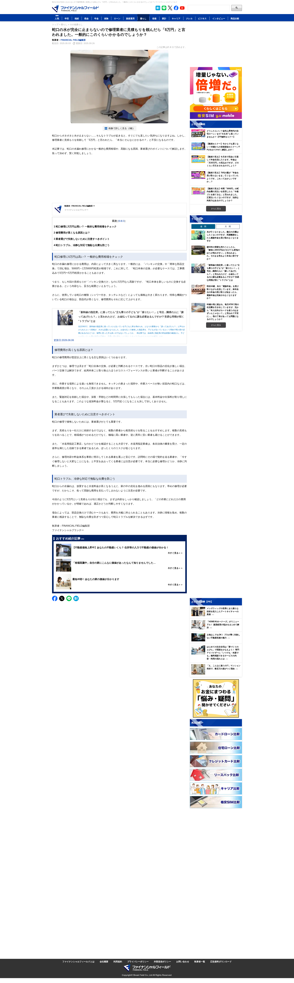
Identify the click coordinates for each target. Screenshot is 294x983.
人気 (57, 18)
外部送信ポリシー (162, 961)
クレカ (189, 18)
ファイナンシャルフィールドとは (78, 961)
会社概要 (104, 961)
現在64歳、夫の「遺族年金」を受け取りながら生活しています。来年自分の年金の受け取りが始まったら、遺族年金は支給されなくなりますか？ (223, 292)
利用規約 (117, 961)
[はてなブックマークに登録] (76, 598)
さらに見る (216, 208)
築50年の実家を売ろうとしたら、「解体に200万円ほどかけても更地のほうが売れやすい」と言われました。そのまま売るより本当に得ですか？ (223, 253)
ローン (117, 18)
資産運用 (130, 18)
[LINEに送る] (69, 598)
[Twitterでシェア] (61, 598)
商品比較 (235, 18)
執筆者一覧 (199, 961)
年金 (96, 18)
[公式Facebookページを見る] (176, 8)
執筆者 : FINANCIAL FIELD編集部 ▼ (79, 206)
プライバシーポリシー (138, 961)
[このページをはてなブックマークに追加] (158, 8)
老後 (154, 18)
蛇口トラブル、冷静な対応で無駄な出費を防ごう (82, 245)
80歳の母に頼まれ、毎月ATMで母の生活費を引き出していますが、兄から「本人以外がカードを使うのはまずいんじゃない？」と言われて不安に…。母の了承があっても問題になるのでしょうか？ (223, 311)
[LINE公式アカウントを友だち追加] (164, 8)
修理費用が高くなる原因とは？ (72, 232)
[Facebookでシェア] (54, 598)
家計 (164, 18)
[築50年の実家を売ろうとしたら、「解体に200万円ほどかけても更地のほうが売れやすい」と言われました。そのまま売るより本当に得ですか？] (198, 250)
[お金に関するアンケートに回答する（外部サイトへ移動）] (216, 698)
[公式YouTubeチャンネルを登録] (182, 8)
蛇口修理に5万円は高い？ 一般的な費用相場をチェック (85, 226)
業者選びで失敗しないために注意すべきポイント (82, 239)
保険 (106, 18)
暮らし (143, 18)
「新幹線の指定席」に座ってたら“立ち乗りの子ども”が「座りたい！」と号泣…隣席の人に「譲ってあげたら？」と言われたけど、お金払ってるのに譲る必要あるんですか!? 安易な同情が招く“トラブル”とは (223, 272)
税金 (86, 18)
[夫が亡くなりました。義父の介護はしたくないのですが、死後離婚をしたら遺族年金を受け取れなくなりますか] (198, 235)
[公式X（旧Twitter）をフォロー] (170, 8)
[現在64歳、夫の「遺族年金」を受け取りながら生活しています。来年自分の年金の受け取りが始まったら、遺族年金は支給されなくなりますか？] (198, 289)
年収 (67, 18)
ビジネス (202, 18)
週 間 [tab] (203, 226)
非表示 (121, 221)
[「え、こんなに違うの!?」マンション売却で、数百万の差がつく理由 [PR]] (216, 674)
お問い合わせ (182, 961)
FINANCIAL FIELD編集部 (73, 40)
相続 (77, 18)
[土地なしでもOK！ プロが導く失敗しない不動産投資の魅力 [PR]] (216, 641)
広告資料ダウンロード (221, 961)
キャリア (176, 18)
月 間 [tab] (228, 226)
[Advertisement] (119, 179)
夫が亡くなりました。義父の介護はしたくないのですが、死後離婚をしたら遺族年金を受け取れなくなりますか (223, 236)
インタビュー (218, 18)
